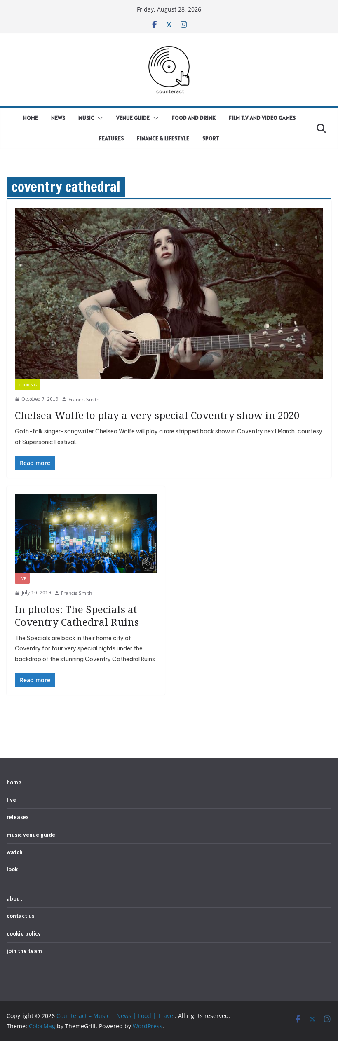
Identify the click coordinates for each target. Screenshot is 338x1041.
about (14, 898)
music (86, 118)
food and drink (194, 118)
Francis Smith (83, 399)
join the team (24, 950)
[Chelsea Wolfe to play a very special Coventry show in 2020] (169, 293)
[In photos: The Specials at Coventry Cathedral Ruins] (86, 533)
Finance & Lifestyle (163, 138)
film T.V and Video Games (262, 118)
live (22, 578)
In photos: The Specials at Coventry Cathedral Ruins (77, 615)
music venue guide (31, 834)
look (12, 869)
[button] (98, 118)
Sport (210, 138)
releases (17, 817)
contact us (20, 915)
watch (15, 852)
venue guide (133, 118)
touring (27, 385)
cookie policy (24, 933)
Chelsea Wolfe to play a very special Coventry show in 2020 (157, 415)
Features (111, 138)
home (30, 118)
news (58, 118)
